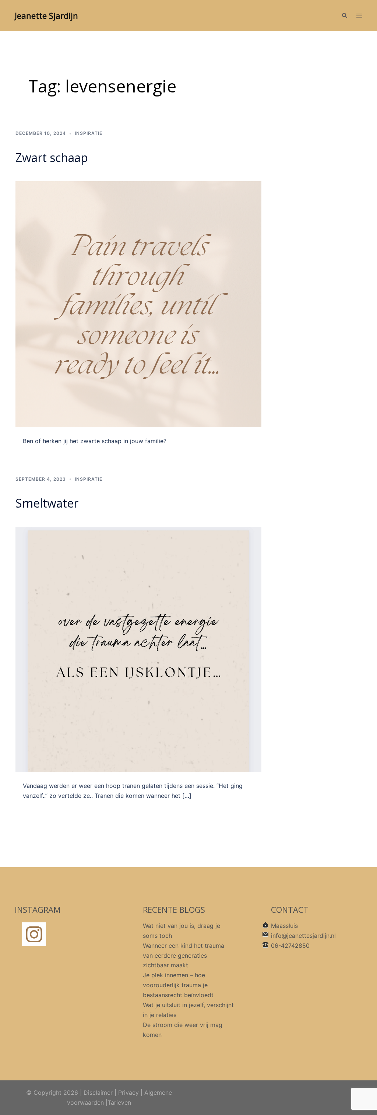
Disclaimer (98, 1092)
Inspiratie (88, 133)
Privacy (128, 1092)
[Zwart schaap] (138, 303)
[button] (344, 16)
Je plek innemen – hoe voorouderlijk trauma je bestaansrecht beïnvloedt (178, 985)
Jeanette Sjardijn (46, 15)
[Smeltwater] (138, 648)
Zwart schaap (51, 157)
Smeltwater (46, 503)
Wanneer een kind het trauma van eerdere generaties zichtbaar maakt (183, 955)
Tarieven (119, 1102)
